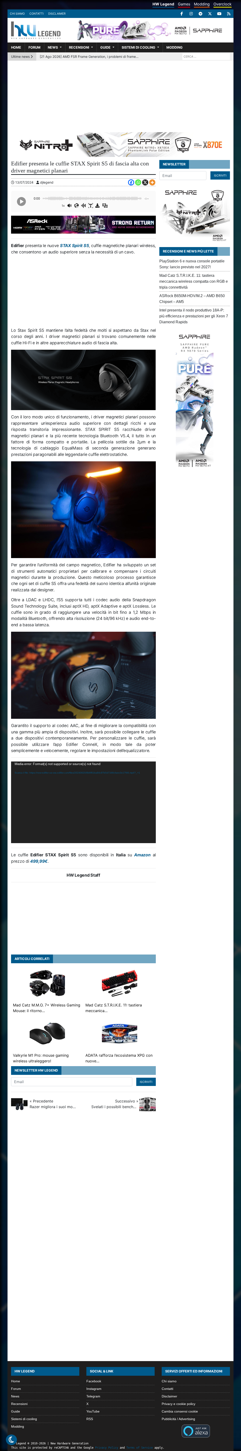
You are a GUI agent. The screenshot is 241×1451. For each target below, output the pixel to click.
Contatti (36, 13)
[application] (83, 802)
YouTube (93, 1411)
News (53, 47)
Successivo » (114, 1104)
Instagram (93, 1389)
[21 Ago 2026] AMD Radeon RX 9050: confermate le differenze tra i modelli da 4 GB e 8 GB (89, 57)
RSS (89, 1419)
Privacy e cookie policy (178, 1404)
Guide (105, 47)
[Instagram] (191, 13)
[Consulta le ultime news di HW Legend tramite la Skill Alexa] (196, 1430)
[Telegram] (200, 13)
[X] (210, 13)
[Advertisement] (120, 96)
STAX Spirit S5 (74, 245)
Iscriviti (146, 1082)
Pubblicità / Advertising (178, 1419)
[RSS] (228, 13)
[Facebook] (181, 13)
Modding (202, 4)
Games (184, 4)
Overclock (222, 4)
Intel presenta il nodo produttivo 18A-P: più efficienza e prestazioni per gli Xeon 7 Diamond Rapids (193, 316)
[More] (152, 182)
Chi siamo (17, 13)
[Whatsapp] (138, 182)
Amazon (142, 854)
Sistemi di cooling (138, 47)
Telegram (93, 1396)
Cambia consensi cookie (180, 1411)
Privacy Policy (106, 1447)
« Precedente (53, 1104)
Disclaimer (57, 13)
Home (16, 47)
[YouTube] (219, 13)
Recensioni (79, 47)
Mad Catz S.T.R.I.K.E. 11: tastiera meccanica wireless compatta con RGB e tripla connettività (193, 281)
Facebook (93, 1381)
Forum (34, 47)
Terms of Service (139, 1447)
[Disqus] (120, 1179)
